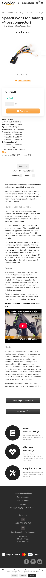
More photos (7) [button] (22, 75)
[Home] (8, 3)
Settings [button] (14, 575)
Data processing (23, 497)
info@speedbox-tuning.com (23, 532)
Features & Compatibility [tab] (22, 171)
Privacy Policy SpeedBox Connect (23, 508)
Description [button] (23, 166)
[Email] (23, 528)
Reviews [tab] (29, 176)
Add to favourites (24, 81)
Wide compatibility (31, 430)
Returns (23, 504)
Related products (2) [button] (22, 401)
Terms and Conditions (23, 493)
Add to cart (24, 111)
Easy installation (32, 468)
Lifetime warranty (28, 449)
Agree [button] (32, 575)
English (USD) (28, 3)
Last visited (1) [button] (22, 411)
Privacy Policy (23, 501)
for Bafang (19, 13)
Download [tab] (16, 176)
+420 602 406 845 (23, 523)
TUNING (10, 13)
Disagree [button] (23, 575)
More (4, 152)
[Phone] (23, 519)
